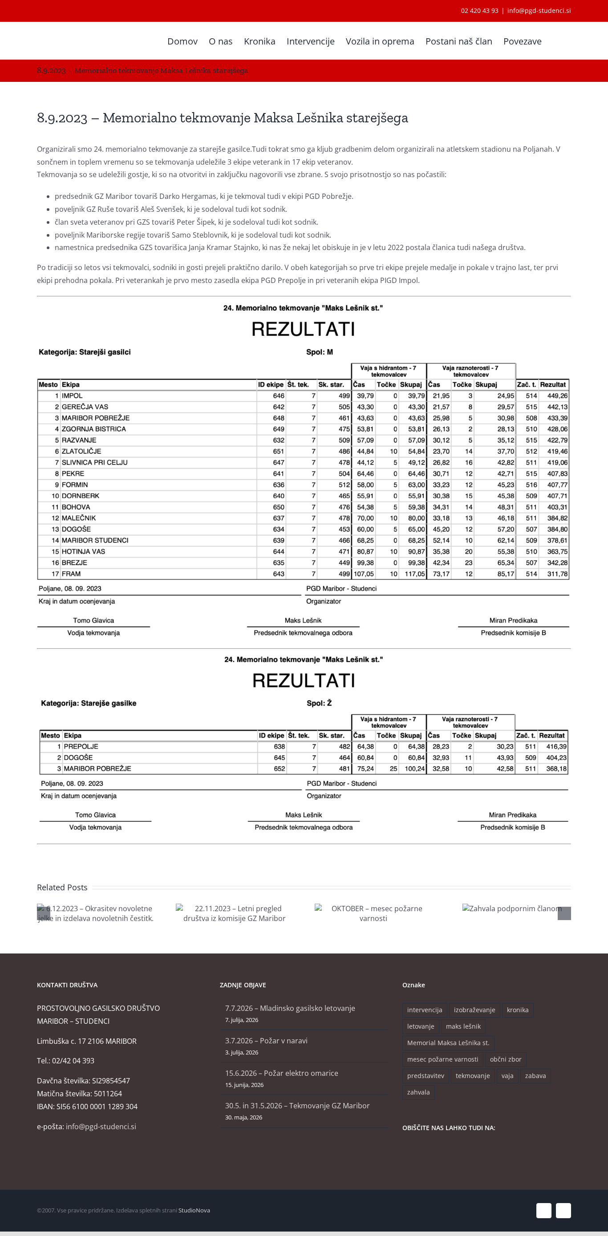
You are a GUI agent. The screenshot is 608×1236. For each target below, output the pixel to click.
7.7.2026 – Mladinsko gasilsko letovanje (290, 1008)
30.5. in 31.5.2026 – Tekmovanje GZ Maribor (297, 1106)
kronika (518, 1010)
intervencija (424, 1010)
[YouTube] (417, 1151)
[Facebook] (405, 1151)
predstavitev (425, 1075)
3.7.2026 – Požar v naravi (266, 1041)
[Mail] (429, 1151)
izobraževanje (474, 1010)
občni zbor (506, 1059)
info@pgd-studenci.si (539, 10)
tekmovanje (473, 1075)
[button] (556, 40)
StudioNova (194, 1210)
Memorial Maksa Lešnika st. (448, 1042)
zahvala (418, 1092)
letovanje (420, 1026)
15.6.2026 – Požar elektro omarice (281, 1073)
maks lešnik (463, 1026)
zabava (535, 1075)
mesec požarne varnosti (442, 1059)
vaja (508, 1075)
